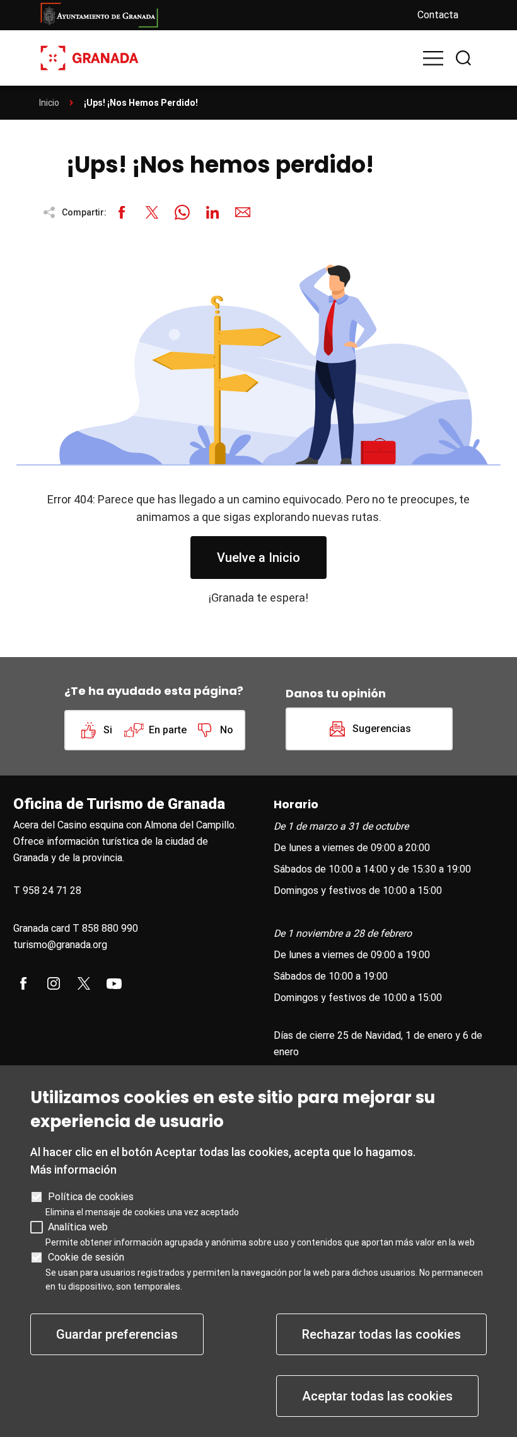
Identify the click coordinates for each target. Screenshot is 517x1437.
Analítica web (78, 1227)
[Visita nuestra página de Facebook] (23, 983)
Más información (73, 1169)
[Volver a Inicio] (89, 57)
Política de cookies (91, 1197)
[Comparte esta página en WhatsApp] (182, 212)
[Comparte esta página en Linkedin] (212, 212)
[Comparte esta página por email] (243, 212)
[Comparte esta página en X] (152, 212)
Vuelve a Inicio (258, 557)
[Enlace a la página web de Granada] (218, 15)
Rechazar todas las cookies (381, 1334)
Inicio (49, 103)
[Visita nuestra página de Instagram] (54, 983)
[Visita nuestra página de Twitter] (84, 983)
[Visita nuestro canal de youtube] (114, 983)
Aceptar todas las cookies (377, 1396)
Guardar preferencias (117, 1334)
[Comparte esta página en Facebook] (122, 212)
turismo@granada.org (60, 945)
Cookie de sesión (86, 1257)
